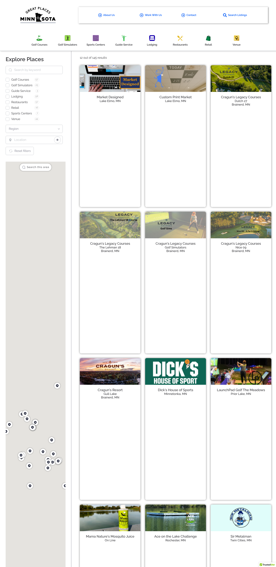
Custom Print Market (175, 97)
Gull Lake (110, 394)
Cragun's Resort (110, 390)
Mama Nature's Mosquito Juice (110, 536)
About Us (109, 15)
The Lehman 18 (110, 247)
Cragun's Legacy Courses (241, 97)
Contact (191, 15)
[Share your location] (57, 139)
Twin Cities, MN (241, 540)
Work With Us (153, 15)
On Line (110, 540)
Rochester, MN (175, 540)
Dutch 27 (241, 101)
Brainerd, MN (241, 104)
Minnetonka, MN (175, 394)
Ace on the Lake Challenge (175, 536)
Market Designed (110, 97)
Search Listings (237, 15)
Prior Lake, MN (241, 394)
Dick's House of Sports (175, 390)
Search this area (38, 167)
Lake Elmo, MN (110, 101)
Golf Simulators (175, 247)
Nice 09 (241, 247)
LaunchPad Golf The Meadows (241, 390)
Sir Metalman (241, 536)
